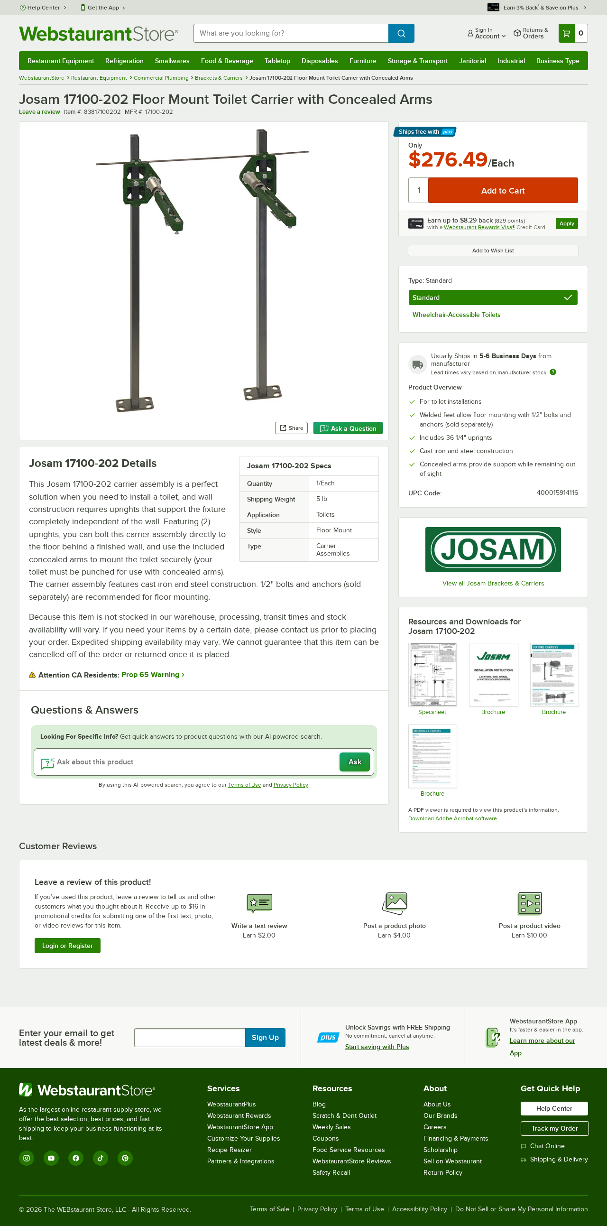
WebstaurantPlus (231, 1104)
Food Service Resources (349, 1149)
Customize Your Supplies (243, 1138)
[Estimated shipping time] (553, 372)
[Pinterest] (125, 1158)
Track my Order (555, 1128)
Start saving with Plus (377, 1046)
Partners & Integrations (241, 1161)
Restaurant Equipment (61, 61)
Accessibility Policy (419, 1209)
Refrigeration (124, 61)
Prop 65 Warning (150, 674)
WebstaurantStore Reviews (352, 1161)
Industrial (511, 61)
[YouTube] (51, 1158)
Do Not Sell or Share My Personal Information (521, 1209)
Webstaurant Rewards (239, 1115)
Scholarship (440, 1149)
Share (296, 428)
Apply (569, 224)
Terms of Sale (269, 1209)
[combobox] (290, 33)
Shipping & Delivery (559, 1159)
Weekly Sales (332, 1127)
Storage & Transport (418, 61)
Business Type (557, 61)
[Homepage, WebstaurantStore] (98, 33)
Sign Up (265, 1037)
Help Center (44, 7)
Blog (319, 1104)
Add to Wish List (493, 250)
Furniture (363, 61)
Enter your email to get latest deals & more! (66, 1037)
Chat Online (547, 1146)
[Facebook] (75, 1158)
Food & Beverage (227, 61)
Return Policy (442, 1172)
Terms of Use (244, 784)
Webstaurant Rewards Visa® (479, 227)
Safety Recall (331, 1172)
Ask (355, 762)
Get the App (103, 7)
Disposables (320, 61)
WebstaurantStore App (240, 1127)
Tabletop (277, 61)
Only (415, 145)
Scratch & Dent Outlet (345, 1115)
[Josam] (493, 549)
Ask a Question (354, 428)
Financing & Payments (455, 1138)
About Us (437, 1104)
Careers (435, 1127)
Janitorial (472, 61)
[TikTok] (100, 1158)
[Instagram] (26, 1158)
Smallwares (172, 61)
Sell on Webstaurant (452, 1161)
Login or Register (67, 945)
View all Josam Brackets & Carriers (493, 583)
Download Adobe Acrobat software (452, 818)
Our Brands (440, 1115)
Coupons (326, 1138)
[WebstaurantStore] (97, 1089)
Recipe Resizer (229, 1149)
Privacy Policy (291, 784)
